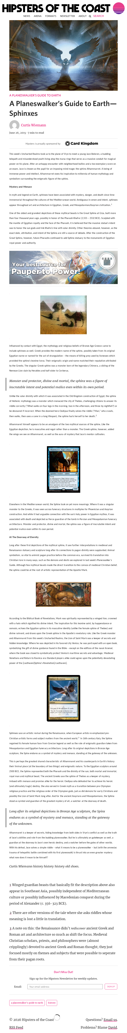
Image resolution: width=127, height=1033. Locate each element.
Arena (38, 16)
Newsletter (67, 16)
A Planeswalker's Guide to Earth (35, 95)
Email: (18, 986)
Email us (110, 1020)
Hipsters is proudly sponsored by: (43, 143)
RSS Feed (16, 1027)
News (26, 16)
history (51, 1003)
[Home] (63, 8)
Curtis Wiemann (33, 125)
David (112, 1027)
